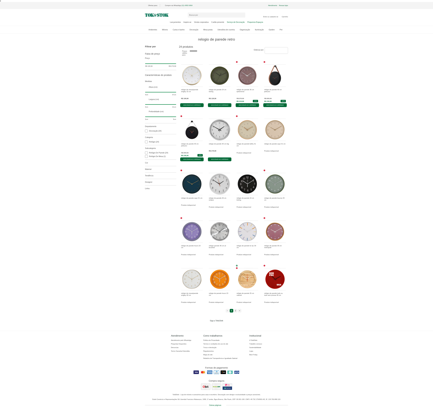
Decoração (194, 30)
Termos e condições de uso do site (215, 344)
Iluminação (259, 30)
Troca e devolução (209, 347)
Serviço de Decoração (236, 22)
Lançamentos (175, 22)
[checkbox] (146, 131)
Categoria (149, 137)
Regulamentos (208, 351)
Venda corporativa (201, 22)
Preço (147, 58)
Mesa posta (208, 30)
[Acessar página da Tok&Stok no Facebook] (207, 325)
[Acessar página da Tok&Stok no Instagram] (213, 325)
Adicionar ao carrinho (192, 105)
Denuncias (174, 347)
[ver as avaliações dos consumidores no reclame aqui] (216, 387)
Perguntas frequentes (178, 344)
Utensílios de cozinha (226, 30)
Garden (272, 30)
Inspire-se (187, 22)
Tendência (149, 176)
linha (147, 188)
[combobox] (276, 50)
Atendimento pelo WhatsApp (181, 340)
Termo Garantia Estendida (180, 351)
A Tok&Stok (253, 340)
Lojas (251, 351)
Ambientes (153, 30)
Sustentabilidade (255, 347)
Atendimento (272, 5)
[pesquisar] (242, 15)
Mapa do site (208, 355)
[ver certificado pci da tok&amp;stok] (227, 387)
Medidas (148, 81)
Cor (146, 163)
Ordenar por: (259, 50)
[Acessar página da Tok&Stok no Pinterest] (219, 325)
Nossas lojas (283, 5)
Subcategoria (150, 148)
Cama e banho (179, 30)
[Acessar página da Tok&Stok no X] (226, 325)
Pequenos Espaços (255, 22)
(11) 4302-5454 (186, 5)
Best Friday (253, 355)
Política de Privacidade (211, 340)
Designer (148, 182)
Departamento (150, 126)
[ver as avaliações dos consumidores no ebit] (205, 387)
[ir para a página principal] (156, 15)
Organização (245, 30)
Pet (281, 30)
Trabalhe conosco (255, 344)
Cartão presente (217, 22)
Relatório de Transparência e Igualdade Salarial (220, 358)
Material (148, 169)
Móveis (165, 30)
